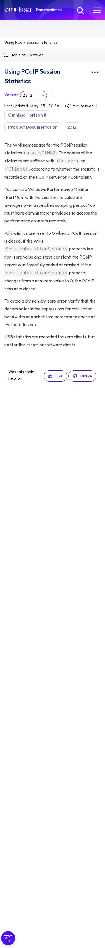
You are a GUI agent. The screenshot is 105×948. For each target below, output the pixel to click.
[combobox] (33, 95)
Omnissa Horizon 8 (27, 115)
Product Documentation (33, 127)
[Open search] (79, 10)
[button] (52, 55)
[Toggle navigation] (96, 10)
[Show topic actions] (95, 72)
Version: (11, 94)
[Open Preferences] (8, 938)
